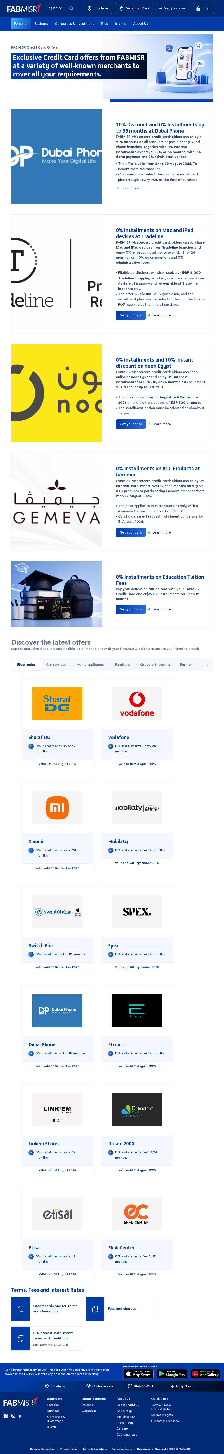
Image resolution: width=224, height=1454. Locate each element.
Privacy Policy (68, 1449)
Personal (21, 24)
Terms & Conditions (94, 1449)
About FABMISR (128, 1405)
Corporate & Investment (74, 24)
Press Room (125, 1422)
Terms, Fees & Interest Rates (161, 1407)
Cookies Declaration (42, 1449)
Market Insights (162, 1415)
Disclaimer (143, 1449)
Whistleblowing (122, 1449)
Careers (122, 1428)
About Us (140, 24)
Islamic (120, 24)
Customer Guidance (165, 1421)
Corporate (89, 1411)
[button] (55, 8)
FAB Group (124, 1411)
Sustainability (126, 1416)
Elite (104, 24)
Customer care (127, 1434)
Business (41, 24)
